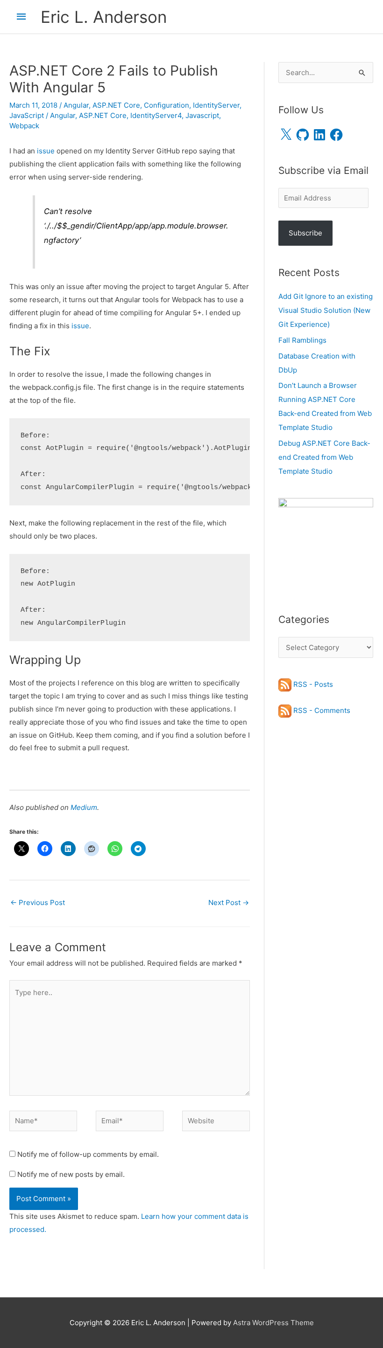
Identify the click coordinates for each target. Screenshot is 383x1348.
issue (46, 150)
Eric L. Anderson (104, 17)
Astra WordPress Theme (273, 1322)
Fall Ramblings (302, 340)
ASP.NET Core (116, 105)
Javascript (202, 115)
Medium (84, 807)
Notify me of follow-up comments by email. (88, 1154)
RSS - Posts (312, 684)
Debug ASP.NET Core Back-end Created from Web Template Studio (324, 457)
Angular (76, 105)
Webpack (24, 125)
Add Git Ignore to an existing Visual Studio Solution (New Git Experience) (325, 310)
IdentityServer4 (156, 115)
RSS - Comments (320, 710)
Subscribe (305, 232)
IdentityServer (216, 105)
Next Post (228, 902)
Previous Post (37, 902)
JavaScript (26, 115)
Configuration (166, 105)
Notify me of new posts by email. (71, 1174)
